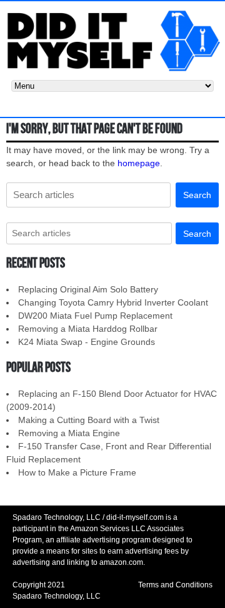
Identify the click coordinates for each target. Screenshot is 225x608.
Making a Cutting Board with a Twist (88, 420)
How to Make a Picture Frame (77, 472)
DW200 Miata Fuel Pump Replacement (95, 316)
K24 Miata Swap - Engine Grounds (86, 342)
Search (197, 195)
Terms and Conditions (175, 585)
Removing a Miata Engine (69, 433)
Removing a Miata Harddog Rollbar (88, 329)
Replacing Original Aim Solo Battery (88, 289)
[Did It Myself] (112, 40)
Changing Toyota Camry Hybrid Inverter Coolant (113, 302)
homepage (139, 163)
